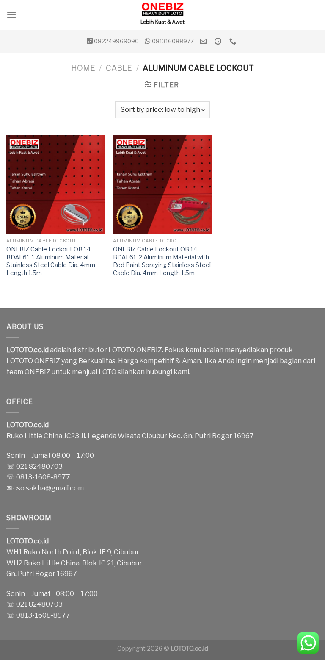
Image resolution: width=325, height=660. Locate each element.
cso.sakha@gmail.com (48, 488)
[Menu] (11, 14)
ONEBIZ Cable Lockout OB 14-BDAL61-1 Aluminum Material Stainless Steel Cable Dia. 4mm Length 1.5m (50, 261)
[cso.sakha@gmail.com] (204, 41)
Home (83, 68)
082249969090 (116, 41)
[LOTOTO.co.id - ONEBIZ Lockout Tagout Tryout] (162, 15)
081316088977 (173, 41)
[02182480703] (233, 41)
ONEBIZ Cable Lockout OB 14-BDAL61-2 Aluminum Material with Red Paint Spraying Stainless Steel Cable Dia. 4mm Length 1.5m (162, 261)
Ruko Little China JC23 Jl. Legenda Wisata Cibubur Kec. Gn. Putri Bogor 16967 (130, 436)
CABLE (119, 68)
